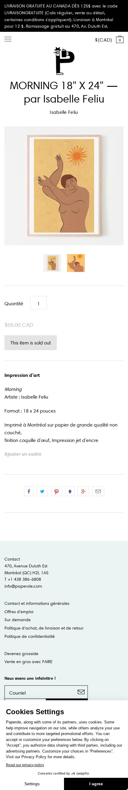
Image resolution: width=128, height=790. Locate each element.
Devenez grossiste (21, 653)
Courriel (98, 491)
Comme (29, 491)
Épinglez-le (56, 491)
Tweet (42, 491)
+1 (83, 491)
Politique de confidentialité (29, 636)
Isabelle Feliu (64, 112)
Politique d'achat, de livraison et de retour (44, 628)
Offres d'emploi (18, 611)
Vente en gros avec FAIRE (28, 661)
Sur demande (17, 619)
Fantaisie (70, 491)
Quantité (13, 303)
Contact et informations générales (36, 603)
